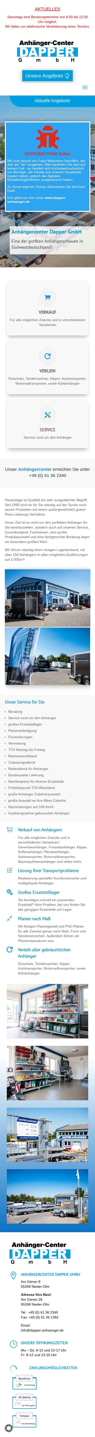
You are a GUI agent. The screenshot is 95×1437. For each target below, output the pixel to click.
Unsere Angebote (44, 75)
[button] (9, 1428)
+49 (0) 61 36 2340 (43, 1312)
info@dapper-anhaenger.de (42, 1330)
